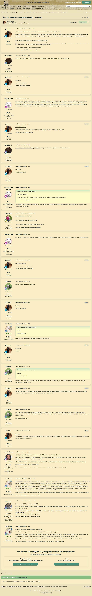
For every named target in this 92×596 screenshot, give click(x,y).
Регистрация (86, 2)
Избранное (41, 6)
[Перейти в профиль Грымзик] (8, 286)
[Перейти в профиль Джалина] (4, 22)
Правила (19, 8)
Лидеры (34, 6)
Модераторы (26, 8)
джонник (8, 501)
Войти (66, 564)
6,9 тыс (9, 336)
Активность (26, 6)
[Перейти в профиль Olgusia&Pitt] (8, 61)
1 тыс (9, 112)
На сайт (13, 6)
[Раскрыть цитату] (17, 191)
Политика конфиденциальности (46, 590)
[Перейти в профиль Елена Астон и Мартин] (8, 105)
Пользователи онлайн (37, 8)
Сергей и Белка (8, 452)
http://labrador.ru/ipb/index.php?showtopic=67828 (26, 503)
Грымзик (8, 281)
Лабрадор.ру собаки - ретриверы (38, 2)
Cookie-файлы (58, 590)
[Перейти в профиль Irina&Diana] (8, 329)
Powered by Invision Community (46, 593)
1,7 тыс (9, 464)
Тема (35, 590)
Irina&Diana (8, 324)
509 (9, 41)
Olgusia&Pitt (8, 56)
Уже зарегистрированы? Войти (72, 2)
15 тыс (9, 513)
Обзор (19, 6)
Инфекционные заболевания (22, 22)
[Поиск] (89, 6)
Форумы (12, 8)
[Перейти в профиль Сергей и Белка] (8, 457)
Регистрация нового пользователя (25, 564)
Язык (31, 590)
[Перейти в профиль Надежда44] (8, 218)
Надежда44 (8, 213)
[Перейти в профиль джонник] (8, 506)
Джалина (12, 21)
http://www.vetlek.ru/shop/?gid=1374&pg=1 (30, 148)
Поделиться (74, 22)
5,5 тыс (9, 293)
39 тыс (9, 68)
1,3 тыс (9, 225)
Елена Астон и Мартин (8, 99)
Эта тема (84, 6)
